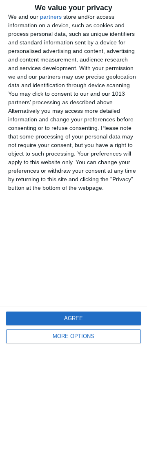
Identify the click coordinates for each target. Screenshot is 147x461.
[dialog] (73, 230)
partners (51, 17)
